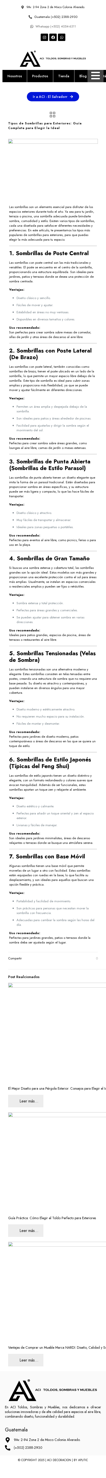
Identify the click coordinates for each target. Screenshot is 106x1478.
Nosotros (14, 76)
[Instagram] (44, 37)
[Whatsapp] (61, 37)
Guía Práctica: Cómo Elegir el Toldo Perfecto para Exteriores (52, 1218)
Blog (83, 76)
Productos (40, 76)
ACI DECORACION (59, 1460)
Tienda (63, 76)
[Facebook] (53, 37)
